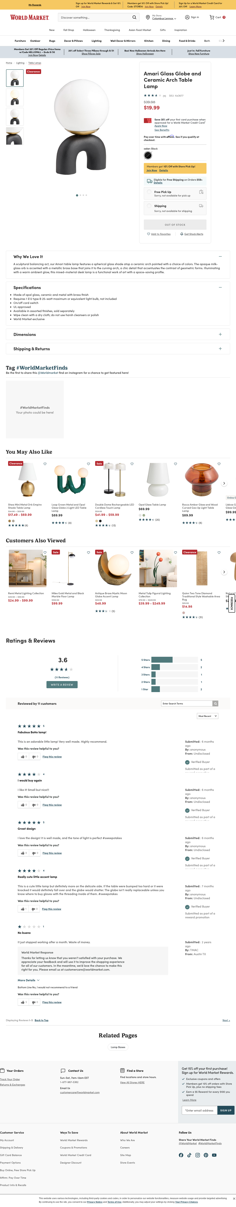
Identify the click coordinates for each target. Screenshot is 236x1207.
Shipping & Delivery (11, 1147)
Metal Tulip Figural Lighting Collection (155, 594)
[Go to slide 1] (77, 195)
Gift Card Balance (11, 1155)
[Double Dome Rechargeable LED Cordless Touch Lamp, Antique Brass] (96, 521)
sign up (226, 1110)
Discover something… (75, 17)
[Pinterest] (206, 1155)
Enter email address (199, 1110)
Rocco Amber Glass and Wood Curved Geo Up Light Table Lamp (200, 508)
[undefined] (212, 41)
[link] (217, 17)
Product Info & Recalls (13, 1185)
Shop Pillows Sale (91, 53)
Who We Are (127, 1140)
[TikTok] (189, 1155)
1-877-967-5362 (69, 1082)
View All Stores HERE (132, 1082)
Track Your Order (10, 1079)
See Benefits (162, 130)
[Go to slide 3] (83, 195)
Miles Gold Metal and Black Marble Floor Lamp (68, 594)
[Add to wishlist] (45, 464)
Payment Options (10, 1162)
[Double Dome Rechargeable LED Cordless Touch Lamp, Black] (100, 521)
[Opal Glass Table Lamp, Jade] (143, 515)
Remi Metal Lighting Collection (26, 593)
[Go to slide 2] (80, 195)
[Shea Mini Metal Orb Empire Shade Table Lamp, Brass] (9, 521)
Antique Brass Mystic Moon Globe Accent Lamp (111, 594)
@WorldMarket (188, 1143)
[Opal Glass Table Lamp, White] (140, 515)
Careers (125, 1147)
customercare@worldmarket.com (80, 1092)
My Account (7, 1140)
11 (164, 96)
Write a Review (62, 684)
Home (9, 62)
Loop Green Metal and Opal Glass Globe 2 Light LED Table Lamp (69, 508)
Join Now (85, 6)
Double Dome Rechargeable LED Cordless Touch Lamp (114, 506)
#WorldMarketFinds (210, 1143)
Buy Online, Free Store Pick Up (18, 1170)
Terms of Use (114, 1202)
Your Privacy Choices (186, 1202)
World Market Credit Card (75, 1155)
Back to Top (41, 1020)
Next (226, 1020)
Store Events (127, 1162)
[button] (20, 41)
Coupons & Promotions (73, 1147)
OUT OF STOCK (175, 224)
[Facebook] (181, 1155)
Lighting (20, 62)
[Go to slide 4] (86, 195)
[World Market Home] (29, 17)
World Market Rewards (74, 1140)
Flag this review (52, 756)
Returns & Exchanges (12, 1084)
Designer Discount (70, 1162)
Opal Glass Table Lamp (152, 504)
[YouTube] (214, 1155)
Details (159, 6)
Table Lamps (34, 62)
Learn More (196, 6)
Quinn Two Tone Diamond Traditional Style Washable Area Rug (201, 596)
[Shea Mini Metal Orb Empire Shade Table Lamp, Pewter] (13, 521)
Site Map (125, 1155)
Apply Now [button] (161, 125)
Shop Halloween (145, 53)
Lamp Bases (118, 1047)
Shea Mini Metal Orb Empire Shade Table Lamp (25, 506)
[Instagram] (197, 1155)
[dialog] (118, 1200)
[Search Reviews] (215, 703)
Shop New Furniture (198, 53)
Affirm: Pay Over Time (13, 1177)
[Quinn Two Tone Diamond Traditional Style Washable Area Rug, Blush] (183, 612)
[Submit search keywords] (134, 17)
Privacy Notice (95, 1202)
